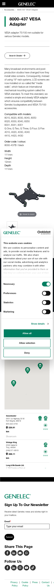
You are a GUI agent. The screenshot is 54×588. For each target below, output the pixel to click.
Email (7, 521)
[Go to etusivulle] (27, 496)
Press (35, 582)
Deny (27, 353)
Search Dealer (15, 56)
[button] (13, 383)
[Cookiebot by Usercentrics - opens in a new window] (38, 233)
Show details (38, 323)
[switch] (46, 293)
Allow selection (27, 343)
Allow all (27, 333)
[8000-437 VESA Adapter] (20, 552)
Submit (9, 537)
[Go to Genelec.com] (27, 4)
